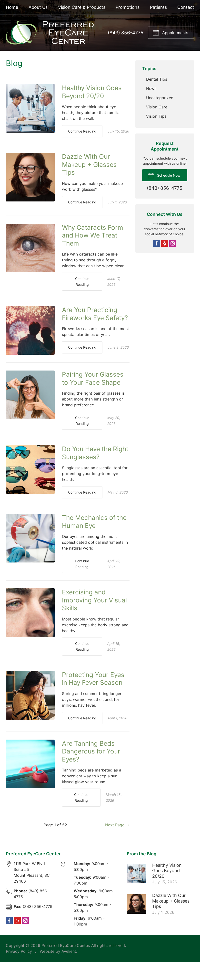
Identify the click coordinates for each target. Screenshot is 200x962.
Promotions (128, 7)
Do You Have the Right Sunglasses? (95, 453)
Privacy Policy (19, 951)
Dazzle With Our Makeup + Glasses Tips (89, 164)
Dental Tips (156, 79)
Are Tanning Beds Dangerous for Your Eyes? (91, 751)
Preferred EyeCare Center (65, 945)
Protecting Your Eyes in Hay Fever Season (93, 678)
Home (12, 7)
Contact (185, 7)
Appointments (174, 32)
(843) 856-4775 (125, 33)
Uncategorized (159, 97)
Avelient (68, 951)
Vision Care (156, 107)
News (151, 88)
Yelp (164, 243)
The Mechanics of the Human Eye (94, 521)
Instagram (172, 243)
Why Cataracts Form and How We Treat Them (92, 235)
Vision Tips (156, 116)
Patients (158, 7)
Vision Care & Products (81, 7)
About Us (38, 7)
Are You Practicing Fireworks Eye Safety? (95, 314)
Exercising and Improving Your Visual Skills (94, 600)
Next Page (115, 824)
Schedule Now (168, 175)
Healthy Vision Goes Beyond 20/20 (92, 92)
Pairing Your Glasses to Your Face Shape (92, 378)
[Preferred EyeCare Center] (50, 32)
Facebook (156, 243)
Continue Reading (82, 131)
